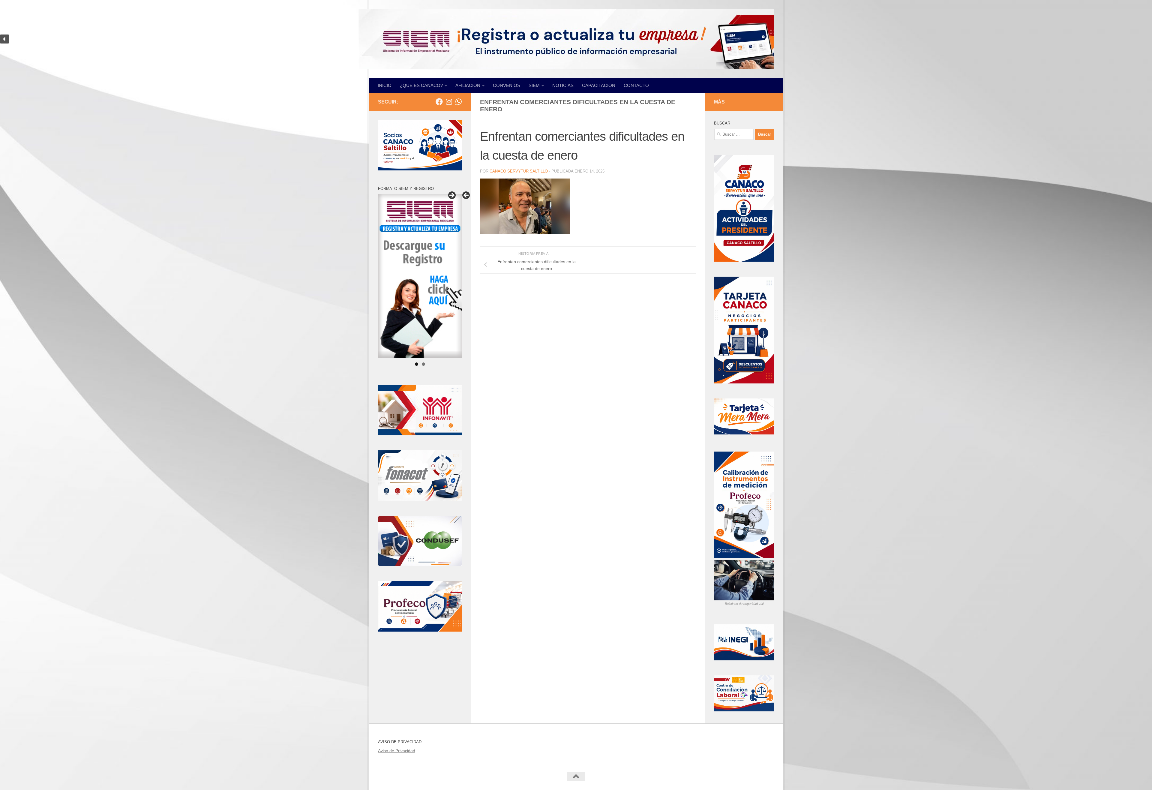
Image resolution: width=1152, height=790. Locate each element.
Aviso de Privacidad (396, 750)
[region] (576, 39)
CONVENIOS (506, 85)
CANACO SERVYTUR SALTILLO (519, 171)
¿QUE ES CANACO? (421, 85)
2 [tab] (423, 364)
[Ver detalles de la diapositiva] (420, 276)
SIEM (534, 85)
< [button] (466, 195)
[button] (4, 39)
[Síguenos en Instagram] (448, 101)
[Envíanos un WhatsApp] (458, 101)
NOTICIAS (563, 85)
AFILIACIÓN (467, 85)
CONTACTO (636, 85)
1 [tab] (416, 364)
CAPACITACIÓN (598, 85)
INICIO (385, 85)
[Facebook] (439, 101)
